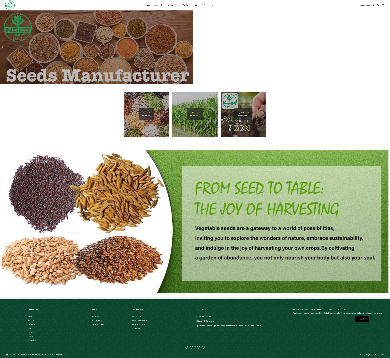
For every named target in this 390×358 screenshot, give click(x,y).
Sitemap (31, 336)
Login (362, 5)
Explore (186, 5)
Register (368, 5)
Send (362, 319)
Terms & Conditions (138, 324)
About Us (159, 5)
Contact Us (208, 5)
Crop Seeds (96, 316)
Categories (173, 5)
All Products (32, 340)
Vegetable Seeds (98, 324)
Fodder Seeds (97, 320)
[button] (2, 47)
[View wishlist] (378, 5)
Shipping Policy (137, 316)
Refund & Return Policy (140, 320)
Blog (197, 5)
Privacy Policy (136, 328)
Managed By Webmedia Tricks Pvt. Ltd (373, 355)
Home (147, 5)
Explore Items (146, 115)
